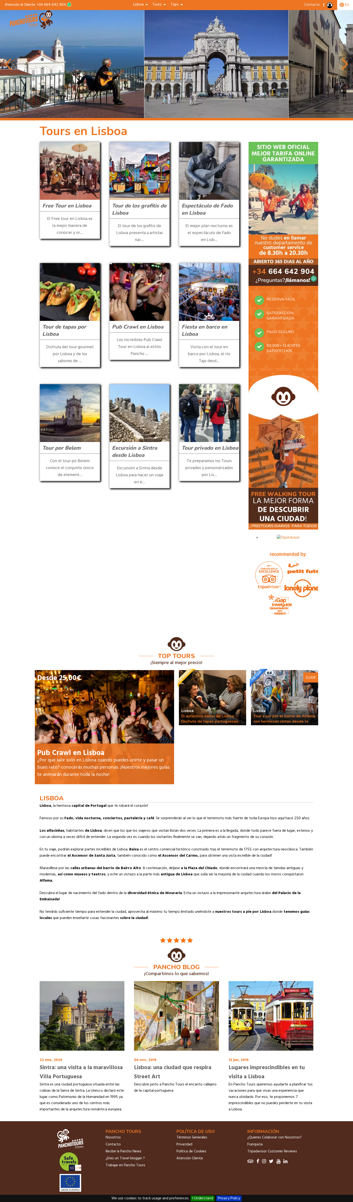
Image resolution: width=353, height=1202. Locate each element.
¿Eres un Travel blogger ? (125, 1158)
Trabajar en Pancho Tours (125, 1165)
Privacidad (184, 1144)
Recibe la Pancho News (123, 1151)
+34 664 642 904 (51, 5)
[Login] (330, 6)
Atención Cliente (189, 1158)
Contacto (312, 5)
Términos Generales (191, 1137)
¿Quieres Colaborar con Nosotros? (274, 1137)
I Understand (202, 1198)
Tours (158, 4)
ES (346, 5)
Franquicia (255, 1144)
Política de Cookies (191, 1151)
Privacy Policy (229, 1198)
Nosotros (113, 1137)
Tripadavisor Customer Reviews (272, 1151)
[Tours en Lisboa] (32, 28)
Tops (175, 4)
